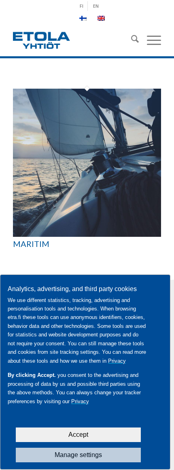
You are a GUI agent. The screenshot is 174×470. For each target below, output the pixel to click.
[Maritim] (87, 234)
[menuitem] (82, 6)
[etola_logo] (72, 40)
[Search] (131, 40)
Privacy (117, 361)
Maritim (31, 244)
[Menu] (150, 40)
